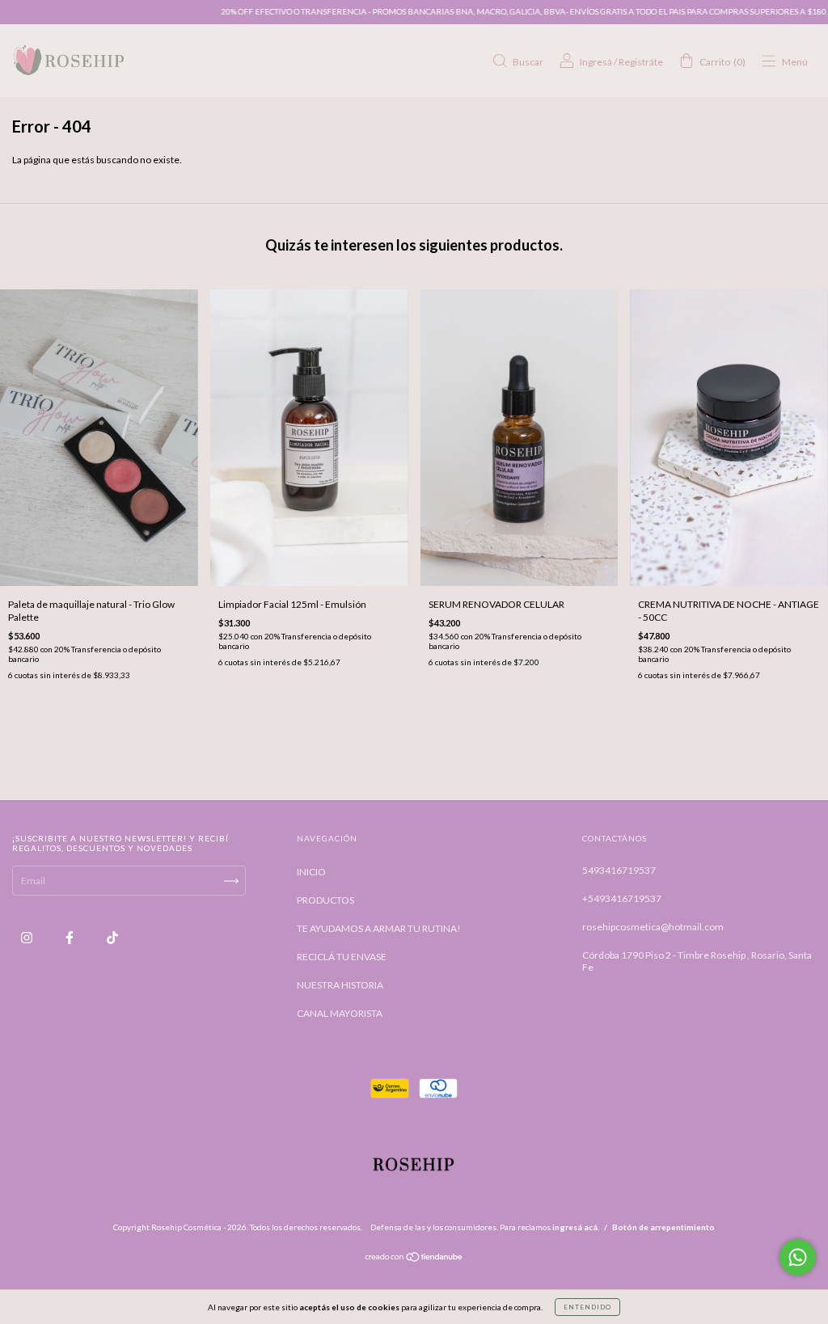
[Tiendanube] (414, 1259)
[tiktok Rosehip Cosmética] (112, 938)
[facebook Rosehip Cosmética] (70, 938)
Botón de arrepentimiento (663, 1227)
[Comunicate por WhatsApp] (797, 1257)
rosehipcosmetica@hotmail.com (653, 927)
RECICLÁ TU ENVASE (342, 957)
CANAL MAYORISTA (339, 1013)
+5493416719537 (621, 898)
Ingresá (596, 62)
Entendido (587, 1307)
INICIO (311, 872)
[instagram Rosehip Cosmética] (27, 938)
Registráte (641, 62)
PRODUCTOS (325, 900)
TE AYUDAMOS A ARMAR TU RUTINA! (379, 928)
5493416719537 (619, 870)
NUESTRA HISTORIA (340, 985)
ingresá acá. (575, 1227)
